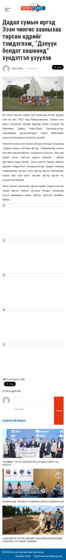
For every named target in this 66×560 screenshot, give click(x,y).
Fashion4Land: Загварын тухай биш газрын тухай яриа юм (33, 501)
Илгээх (59, 410)
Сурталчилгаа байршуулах (48, 556)
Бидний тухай (23, 556)
